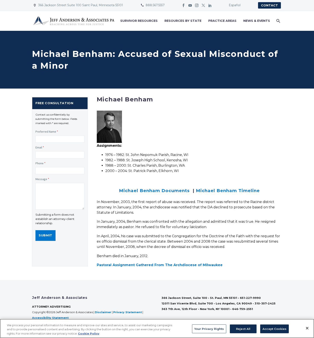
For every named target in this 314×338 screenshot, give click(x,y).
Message (42, 179)
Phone (40, 163)
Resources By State (182, 21)
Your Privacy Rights (209, 328)
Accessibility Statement (50, 317)
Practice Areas (222, 21)
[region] (157, 328)
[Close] (307, 328)
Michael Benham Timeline (228, 190)
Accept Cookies (274, 328)
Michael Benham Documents (154, 190)
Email (39, 147)
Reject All (243, 328)
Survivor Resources (139, 21)
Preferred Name (46, 131)
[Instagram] (196, 5)
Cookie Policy (88, 333)
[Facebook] (183, 5)
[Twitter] (203, 5)
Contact (269, 5)
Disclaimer (103, 312)
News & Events (256, 21)
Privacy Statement (127, 312)
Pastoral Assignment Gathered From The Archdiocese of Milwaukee (160, 265)
